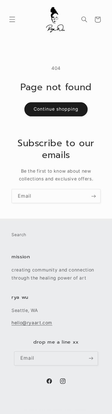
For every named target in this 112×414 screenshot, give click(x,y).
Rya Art (45, 410)
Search (18, 234)
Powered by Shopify (70, 410)
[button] (12, 19)
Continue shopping (56, 109)
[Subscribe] (93, 196)
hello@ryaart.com (31, 323)
